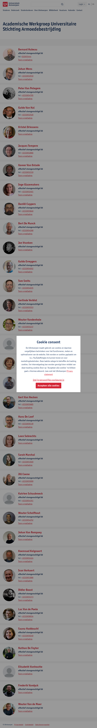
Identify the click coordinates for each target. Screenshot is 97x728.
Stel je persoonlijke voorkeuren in (48, 379)
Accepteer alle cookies (48, 385)
